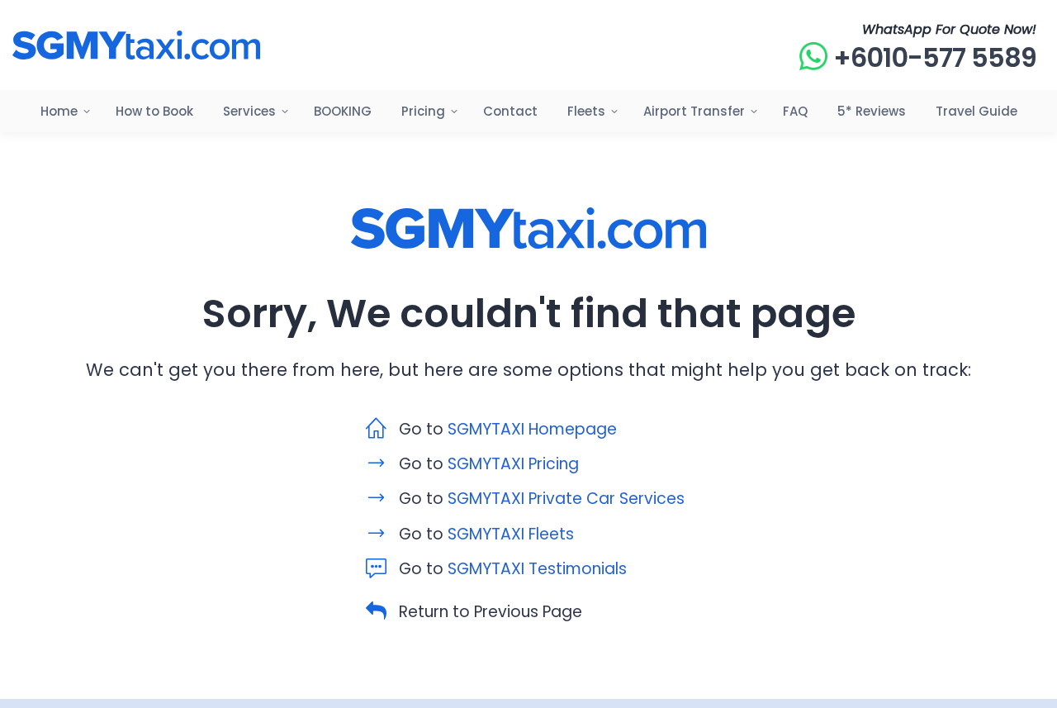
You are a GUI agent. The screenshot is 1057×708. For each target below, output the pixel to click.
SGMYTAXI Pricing (513, 464)
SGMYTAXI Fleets (511, 534)
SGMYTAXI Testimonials (537, 569)
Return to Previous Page (490, 612)
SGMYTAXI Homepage (532, 429)
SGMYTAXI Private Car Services (566, 498)
